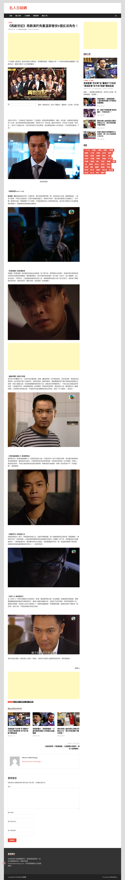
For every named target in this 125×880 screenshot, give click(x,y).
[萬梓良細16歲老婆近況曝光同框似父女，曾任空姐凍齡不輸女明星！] (68, 726)
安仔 (27, 702)
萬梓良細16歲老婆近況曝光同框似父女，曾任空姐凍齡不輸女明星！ (68, 731)
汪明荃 (103, 161)
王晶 (85, 164)
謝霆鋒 (97, 167)
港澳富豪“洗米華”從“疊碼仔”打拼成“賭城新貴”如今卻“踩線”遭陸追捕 (18, 731)
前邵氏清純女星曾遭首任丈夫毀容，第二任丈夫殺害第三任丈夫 (106, 134)
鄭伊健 (86, 170)
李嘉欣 (98, 158)
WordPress (113, 877)
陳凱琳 (98, 170)
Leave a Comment (33, 29)
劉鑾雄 (86, 153)
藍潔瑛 (108, 164)
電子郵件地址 (12, 821)
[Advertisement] (44, 46)
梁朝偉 (92, 161)
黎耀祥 (103, 173)
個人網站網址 (12, 830)
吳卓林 (104, 153)
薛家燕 (103, 164)
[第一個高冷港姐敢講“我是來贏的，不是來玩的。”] (89, 117)
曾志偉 (86, 158)
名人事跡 (91, 80)
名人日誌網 (18, 7)
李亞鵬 (92, 158)
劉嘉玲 (105, 150)
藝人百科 (18, 15)
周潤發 (92, 156)
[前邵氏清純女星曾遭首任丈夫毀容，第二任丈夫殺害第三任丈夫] (89, 139)
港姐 (113, 161)
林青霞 (86, 161)
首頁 (10, 15)
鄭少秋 (92, 170)
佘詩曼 (99, 150)
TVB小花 (87, 150)
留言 (10, 786)
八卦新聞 (27, 15)
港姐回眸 (36, 15)
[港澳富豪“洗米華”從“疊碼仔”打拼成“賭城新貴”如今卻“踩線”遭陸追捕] (19, 726)
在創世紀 (22, 702)
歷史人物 (44, 15)
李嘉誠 (104, 158)
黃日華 (86, 173)
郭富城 (108, 167)
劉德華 (111, 150)
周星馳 (86, 156)
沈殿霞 (108, 161)
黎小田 (92, 173)
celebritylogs (22, 29)
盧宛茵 (91, 164)
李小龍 (110, 158)
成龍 (109, 156)
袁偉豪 (86, 167)
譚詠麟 (103, 167)
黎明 (97, 173)
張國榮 (98, 156)
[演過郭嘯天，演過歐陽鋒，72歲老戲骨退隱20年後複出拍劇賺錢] (44, 726)
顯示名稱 (11, 812)
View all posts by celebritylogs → (32, 761)
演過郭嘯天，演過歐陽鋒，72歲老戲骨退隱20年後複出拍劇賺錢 (43, 731)
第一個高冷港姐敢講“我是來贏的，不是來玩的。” (107, 111)
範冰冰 (97, 164)
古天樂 (92, 153)
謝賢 (91, 167)
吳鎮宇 (110, 153)
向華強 (98, 153)
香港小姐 (104, 170)
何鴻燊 (94, 150)
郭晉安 (31, 702)
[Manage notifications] (4, 863)
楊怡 (97, 161)
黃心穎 (111, 170)
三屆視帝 (16, 702)
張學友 (104, 156)
